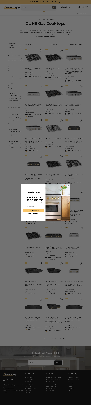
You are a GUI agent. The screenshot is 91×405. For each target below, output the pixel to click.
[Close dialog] (68, 186)
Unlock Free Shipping (33, 210)
